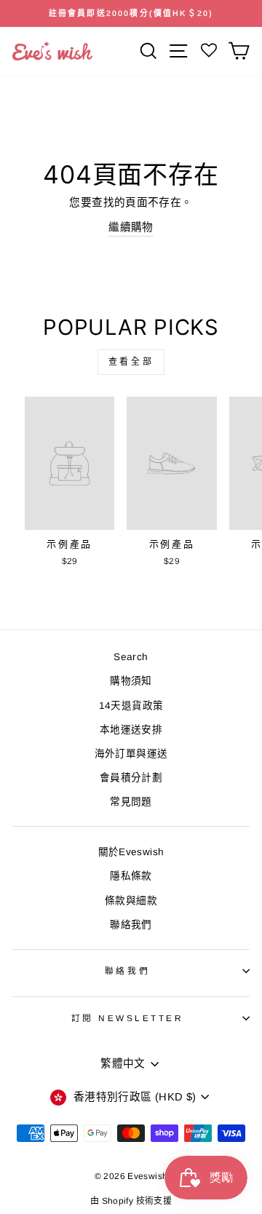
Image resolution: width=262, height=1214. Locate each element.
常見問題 (130, 801)
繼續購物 (130, 227)
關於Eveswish (131, 851)
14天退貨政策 (131, 705)
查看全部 (131, 362)
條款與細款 (131, 900)
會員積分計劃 (131, 777)
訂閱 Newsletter (127, 1018)
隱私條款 (130, 875)
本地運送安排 (131, 729)
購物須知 (130, 680)
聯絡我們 (130, 924)
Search (131, 656)
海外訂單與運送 (131, 753)
